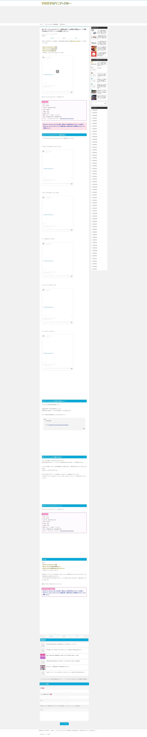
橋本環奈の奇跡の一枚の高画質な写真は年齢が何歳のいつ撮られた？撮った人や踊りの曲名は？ (101, 86)
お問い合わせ (62, 24)
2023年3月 (95, 157)
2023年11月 (95, 139)
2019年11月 (95, 247)
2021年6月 (95, 197)
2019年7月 (95, 258)
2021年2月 (95, 208)
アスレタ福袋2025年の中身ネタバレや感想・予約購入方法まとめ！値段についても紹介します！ (102, 43)
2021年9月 (95, 189)
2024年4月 (95, 126)
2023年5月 (95, 152)
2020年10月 (95, 218)
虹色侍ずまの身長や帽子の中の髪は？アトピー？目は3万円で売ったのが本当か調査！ (101, 96)
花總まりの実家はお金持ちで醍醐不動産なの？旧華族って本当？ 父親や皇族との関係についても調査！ (62, 655)
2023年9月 (95, 144)
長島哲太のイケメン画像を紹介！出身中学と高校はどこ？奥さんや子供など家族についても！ (101, 81)
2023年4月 (95, 155)
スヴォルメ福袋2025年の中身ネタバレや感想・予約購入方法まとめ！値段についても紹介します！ (102, 32)
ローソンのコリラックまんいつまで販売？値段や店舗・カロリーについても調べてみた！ (52, 679)
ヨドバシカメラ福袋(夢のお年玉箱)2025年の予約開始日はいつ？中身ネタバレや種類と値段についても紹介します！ (102, 48)
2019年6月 (95, 261)
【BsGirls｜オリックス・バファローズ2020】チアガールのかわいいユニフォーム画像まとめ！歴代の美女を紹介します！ (65, 672)
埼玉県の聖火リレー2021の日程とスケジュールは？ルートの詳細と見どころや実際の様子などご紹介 (102, 92)
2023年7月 (95, 147)
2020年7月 (95, 226)
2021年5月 (95, 200)
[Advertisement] (73, 15)
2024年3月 (95, 128)
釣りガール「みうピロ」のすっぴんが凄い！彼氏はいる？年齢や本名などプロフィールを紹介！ (63, 124)
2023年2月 (95, 160)
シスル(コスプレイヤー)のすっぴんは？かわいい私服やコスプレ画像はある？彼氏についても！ (101, 75)
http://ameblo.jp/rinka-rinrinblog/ (67, 118)
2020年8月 (95, 224)
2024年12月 (95, 110)
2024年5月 (95, 123)
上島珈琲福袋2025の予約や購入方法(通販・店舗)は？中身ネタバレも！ (102, 37)
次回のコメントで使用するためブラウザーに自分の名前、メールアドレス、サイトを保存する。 (61, 705)
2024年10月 (95, 115)
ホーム (41, 24)
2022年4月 (95, 173)
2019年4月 (95, 266)
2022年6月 (95, 168)
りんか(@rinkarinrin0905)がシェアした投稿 (51, 91)
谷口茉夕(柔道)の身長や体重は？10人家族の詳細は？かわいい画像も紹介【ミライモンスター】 (61, 644)
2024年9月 (95, 118)
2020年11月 (95, 216)
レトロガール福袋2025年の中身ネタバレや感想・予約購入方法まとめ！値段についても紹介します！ (102, 64)
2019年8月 (95, 255)
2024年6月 (95, 120)
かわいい (43, 35)
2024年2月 (95, 131)
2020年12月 (95, 213)
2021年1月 (95, 210)
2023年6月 (95, 149)
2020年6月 (95, 229)
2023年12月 (95, 136)
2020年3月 (95, 237)
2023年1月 (95, 163)
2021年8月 (95, 192)
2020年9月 (95, 221)
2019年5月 (95, 263)
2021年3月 (95, 205)
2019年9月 (95, 253)
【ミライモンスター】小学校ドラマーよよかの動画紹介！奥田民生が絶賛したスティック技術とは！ (77, 679)
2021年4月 (95, 202)
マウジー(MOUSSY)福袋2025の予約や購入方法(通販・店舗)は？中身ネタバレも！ (102, 54)
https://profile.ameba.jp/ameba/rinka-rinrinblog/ (58, 424)
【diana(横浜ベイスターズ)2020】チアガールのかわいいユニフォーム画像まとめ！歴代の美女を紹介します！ (64, 649)
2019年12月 (95, 245)
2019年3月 (95, 269)
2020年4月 (95, 234)
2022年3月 (95, 176)
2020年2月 (95, 239)
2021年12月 (95, 184)
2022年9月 (95, 165)
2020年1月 (95, 242)
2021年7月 (95, 194)
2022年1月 (95, 181)
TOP (44, 730)
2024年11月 (95, 112)
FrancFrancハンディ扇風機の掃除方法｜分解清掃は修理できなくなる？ (57, 666)
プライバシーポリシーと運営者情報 (51, 24)
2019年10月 (95, 250)
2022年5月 (95, 171)
